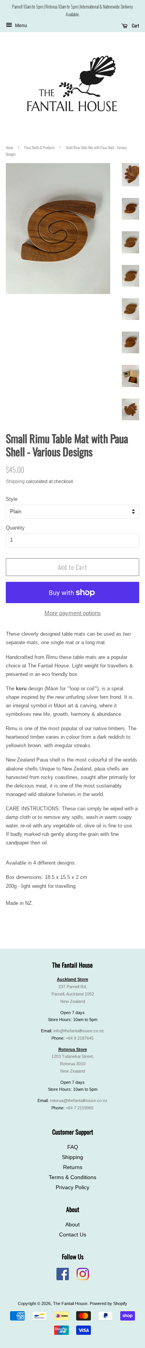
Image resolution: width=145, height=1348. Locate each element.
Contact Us (72, 1235)
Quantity (15, 528)
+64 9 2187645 (80, 1038)
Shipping (15, 481)
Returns (72, 1167)
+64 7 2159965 (80, 1108)
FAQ (72, 1147)
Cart (135, 25)
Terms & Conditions (72, 1177)
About (72, 1225)
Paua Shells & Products (39, 147)
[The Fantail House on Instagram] (83, 1278)
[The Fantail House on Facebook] (62, 1278)
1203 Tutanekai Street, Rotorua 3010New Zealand (72, 1063)
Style (11, 499)
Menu (20, 25)
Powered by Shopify (108, 1303)
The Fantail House (70, 1303)
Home (9, 147)
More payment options (72, 613)
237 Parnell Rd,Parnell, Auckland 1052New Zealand (72, 994)
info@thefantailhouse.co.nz (78, 1030)
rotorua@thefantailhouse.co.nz (78, 1100)
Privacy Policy (72, 1187)
